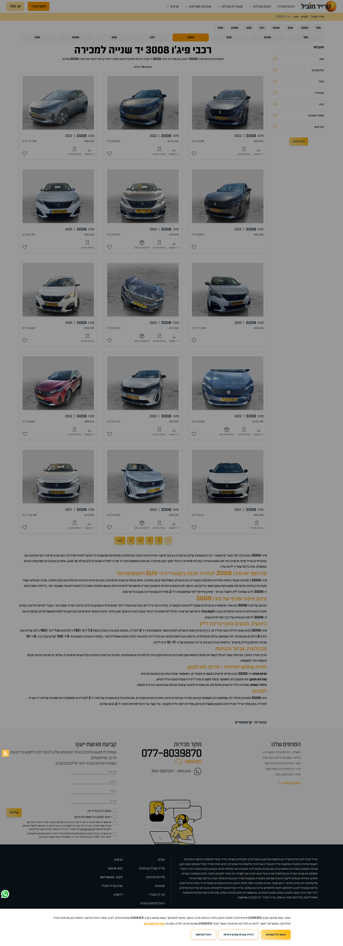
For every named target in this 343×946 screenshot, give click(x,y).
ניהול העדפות (203, 934)
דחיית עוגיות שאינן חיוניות (239, 934)
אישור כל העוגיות (276, 934)
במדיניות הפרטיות (154, 923)
